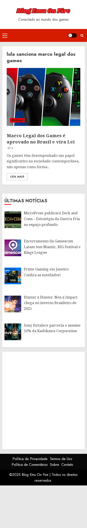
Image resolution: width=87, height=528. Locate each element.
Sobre (54, 464)
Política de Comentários (30, 464)
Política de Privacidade (30, 458)
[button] (4, 35)
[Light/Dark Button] (72, 35)
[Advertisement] (43, 399)
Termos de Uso (61, 458)
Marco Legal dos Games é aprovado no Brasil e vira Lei (41, 139)
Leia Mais (17, 177)
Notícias (17, 120)
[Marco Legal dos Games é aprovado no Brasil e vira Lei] (43, 97)
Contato (67, 464)
